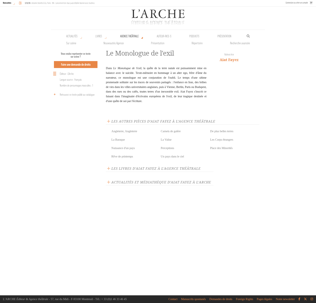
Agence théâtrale (129, 36)
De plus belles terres (221, 131)
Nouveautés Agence (114, 43)
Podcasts (194, 36)
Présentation (157, 43)
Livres (98, 36)
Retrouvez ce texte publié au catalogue (77, 94)
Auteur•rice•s (164, 36)
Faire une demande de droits (76, 64)
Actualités (72, 36)
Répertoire (197, 43)
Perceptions (167, 148)
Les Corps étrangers (221, 139)
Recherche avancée (240, 43)
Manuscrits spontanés (193, 299)
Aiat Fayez (229, 59)
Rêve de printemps (122, 156)
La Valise (166, 139)
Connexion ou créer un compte (297, 2)
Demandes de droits (220, 299)
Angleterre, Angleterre (124, 131)
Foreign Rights (244, 299)
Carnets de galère (171, 131)
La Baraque (118, 139)
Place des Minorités (221, 148)
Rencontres (7, 2)
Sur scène (71, 43)
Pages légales (264, 299)
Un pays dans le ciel (172, 156)
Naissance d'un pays (123, 148)
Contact (172, 299)
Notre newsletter (285, 299)
